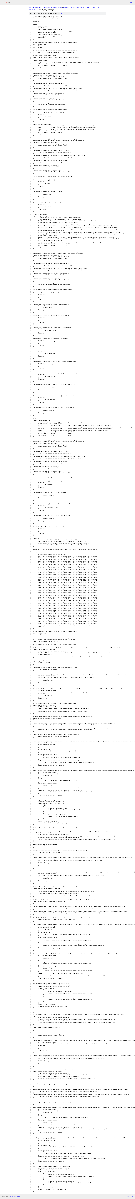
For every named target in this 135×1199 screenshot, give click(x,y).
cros (40, 7)
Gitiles (9, 1196)
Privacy (13, 1196)
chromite (32, 10)
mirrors (35, 7)
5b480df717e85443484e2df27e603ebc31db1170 (79, 7)
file (61, 13)
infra (55, 7)
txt (128, 1196)
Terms (18, 1196)
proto (60, 7)
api (38, 10)
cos (30, 7)
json (132, 1196)
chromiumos (48, 7)
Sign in (131, 2)
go (98, 7)
